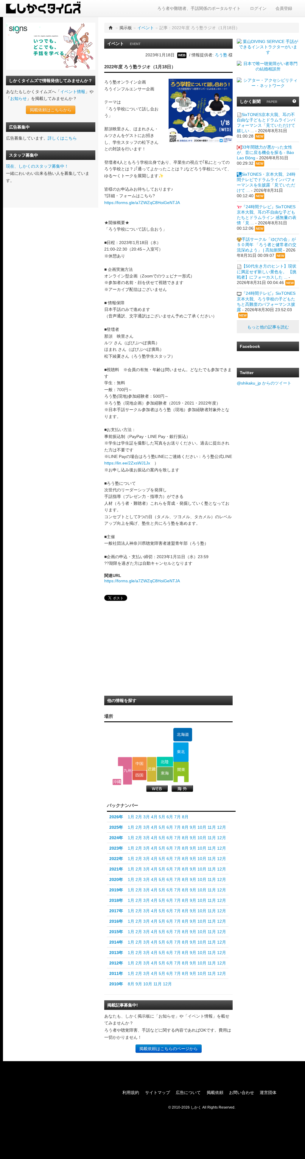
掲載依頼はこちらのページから (168, 1048)
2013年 (116, 952)
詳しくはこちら (62, 138)
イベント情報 (72, 91)
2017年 (116, 910)
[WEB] (157, 788)
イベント (145, 27)
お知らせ (18, 98)
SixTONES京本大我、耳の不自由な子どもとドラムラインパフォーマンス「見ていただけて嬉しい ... (266, 122)
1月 (131, 816)
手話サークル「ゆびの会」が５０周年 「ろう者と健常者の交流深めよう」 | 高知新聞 (266, 244)
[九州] (125, 771)
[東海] (165, 774)
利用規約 (130, 1092)
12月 (221, 827)
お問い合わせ (241, 1092)
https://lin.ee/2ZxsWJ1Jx (127, 463)
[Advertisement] (149, 650)
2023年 (116, 848)
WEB (182, 55)
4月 (154, 816)
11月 (212, 827)
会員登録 (284, 8)
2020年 (116, 879)
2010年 (116, 983)
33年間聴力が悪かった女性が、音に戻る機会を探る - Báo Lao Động (265, 152)
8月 (185, 816)
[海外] (182, 788)
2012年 (116, 963)
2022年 (116, 858)
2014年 (116, 942)
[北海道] (182, 735)
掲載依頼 (215, 1092)
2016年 (116, 921)
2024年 (116, 837)
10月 (201, 827)
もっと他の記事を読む (268, 327)
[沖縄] (117, 782)
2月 (139, 816)
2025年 (116, 827)
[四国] (139, 775)
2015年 (116, 931)
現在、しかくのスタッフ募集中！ (37, 166)
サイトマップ (157, 1092)
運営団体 (268, 1092)
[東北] (181, 752)
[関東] (181, 772)
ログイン (258, 8)
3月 (146, 816)
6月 (169, 816)
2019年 (116, 890)
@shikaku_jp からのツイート (264, 383)
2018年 (116, 900)
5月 (162, 816)
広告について (188, 1092)
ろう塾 (221, 55)
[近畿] (152, 769)
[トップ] (111, 28)
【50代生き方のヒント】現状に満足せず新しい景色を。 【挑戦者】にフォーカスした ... (266, 271)
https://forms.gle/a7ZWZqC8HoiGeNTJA (142, 202)
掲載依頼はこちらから (50, 109)
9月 (193, 827)
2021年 (116, 869)
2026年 (116, 816)
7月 (177, 816)
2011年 (116, 973)
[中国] (139, 763)
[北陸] (165, 762)
